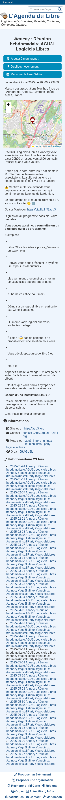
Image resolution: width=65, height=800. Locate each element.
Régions (51, 785)
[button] (32, 120)
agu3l (28, 440)
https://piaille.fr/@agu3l (42, 209)
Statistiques (15, 797)
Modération (54, 797)
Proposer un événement (34, 774)
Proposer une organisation (34, 780)
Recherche (18, 785)
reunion (30, 443)
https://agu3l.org (34, 428)
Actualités (36, 791)
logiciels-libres (15, 447)
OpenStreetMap (53, 146)
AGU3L (28, 451)
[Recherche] (60, 9)
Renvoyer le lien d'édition (27, 74)
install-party (43, 443)
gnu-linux (46, 440)
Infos (50, 791)
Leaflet (37, 146)
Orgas (19, 791)
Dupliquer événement (24, 66)
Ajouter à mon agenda (25, 58)
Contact (34, 797)
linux (36, 440)
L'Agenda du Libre (34, 16)
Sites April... (8, 2)
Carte (36, 785)
